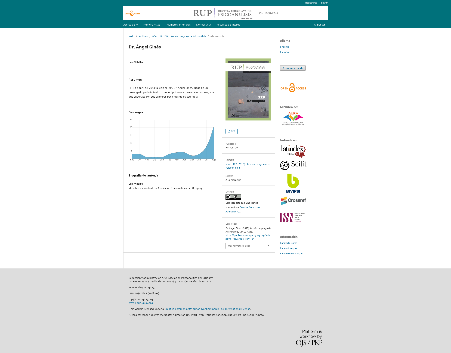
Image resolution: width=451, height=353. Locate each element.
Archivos (143, 36)
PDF (232, 131)
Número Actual (152, 24)
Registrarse (311, 2)
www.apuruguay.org (141, 303)
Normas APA (203, 24)
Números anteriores (179, 24)
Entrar (324, 2)
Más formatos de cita (239, 245)
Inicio (131, 36)
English (284, 46)
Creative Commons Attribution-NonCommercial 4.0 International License (207, 309)
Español (284, 52)
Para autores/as (288, 248)
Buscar (320, 24)
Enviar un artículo (293, 68)
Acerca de (129, 24)
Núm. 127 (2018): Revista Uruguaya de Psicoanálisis (179, 36)
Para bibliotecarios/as (291, 253)
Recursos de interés (228, 24)
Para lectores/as (288, 242)
